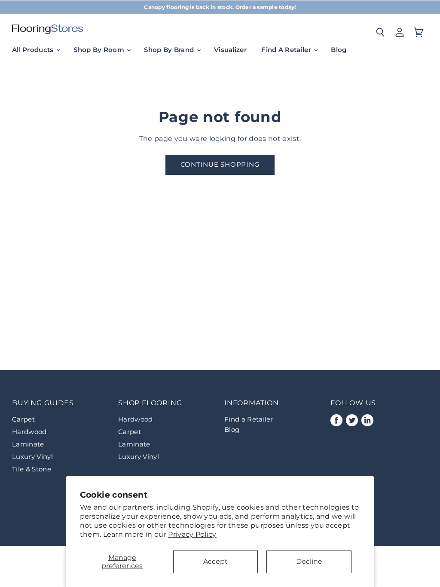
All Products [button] (33, 50)
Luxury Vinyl (32, 456)
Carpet (23, 419)
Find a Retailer (248, 419)
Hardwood (29, 432)
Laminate (28, 444)
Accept (215, 561)
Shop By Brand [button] (170, 50)
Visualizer (230, 50)
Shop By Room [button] (99, 50)
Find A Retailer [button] (287, 50)
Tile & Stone (31, 469)
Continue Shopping (220, 164)
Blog (338, 50)
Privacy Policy (192, 534)
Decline (309, 561)
